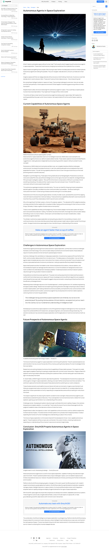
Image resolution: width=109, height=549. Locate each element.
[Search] (106, 6)
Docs (66, 1)
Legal (67, 540)
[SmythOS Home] (7, 1)
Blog (28, 7)
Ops (38, 7)
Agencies (48, 538)
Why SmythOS (45, 1)
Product (53, 1)
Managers (33, 7)
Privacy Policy (60, 540)
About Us (62, 538)
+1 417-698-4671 (76, 543)
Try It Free (100, 1)
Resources (52, 540)
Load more (3, 76)
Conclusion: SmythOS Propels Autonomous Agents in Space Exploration (99, 67)
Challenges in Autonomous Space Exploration (98, 58)
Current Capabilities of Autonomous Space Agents (99, 54)
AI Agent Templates (71, 538)
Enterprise (55, 538)
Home (24, 7)
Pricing (60, 1)
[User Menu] (106, 1)
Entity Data (64, 546)
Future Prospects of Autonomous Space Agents (100, 62)
